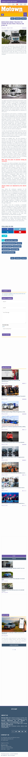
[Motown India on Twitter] (13, 4)
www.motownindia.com (7, 724)
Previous (18, 18)
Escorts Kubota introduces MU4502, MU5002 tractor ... (14, 473)
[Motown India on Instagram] (21, 4)
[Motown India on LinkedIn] (25, 4)
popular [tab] (14, 558)
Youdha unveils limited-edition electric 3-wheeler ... (13, 442)
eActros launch (17, 246)
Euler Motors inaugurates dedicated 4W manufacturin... (11, 381)
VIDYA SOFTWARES (11, 755)
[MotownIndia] (14, 9)
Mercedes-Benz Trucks (11, 240)
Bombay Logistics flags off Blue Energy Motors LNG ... (14, 411)
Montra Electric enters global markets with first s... (13, 503)
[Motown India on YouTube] (17, 4)
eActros (19, 243)
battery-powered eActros (9, 243)
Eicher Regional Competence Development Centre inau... (13, 488)
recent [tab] (14, 555)
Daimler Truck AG (7, 246)
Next (12, 18)
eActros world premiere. (8, 252)
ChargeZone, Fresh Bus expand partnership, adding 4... (13, 427)
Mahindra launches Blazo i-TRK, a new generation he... (13, 458)
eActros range (14, 249)
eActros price (6, 249)
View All (24, 18)
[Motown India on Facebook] (9, 4)
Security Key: (5, 325)
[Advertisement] (14, 70)
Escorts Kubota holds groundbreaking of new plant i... (13, 396)
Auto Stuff (5, 615)
